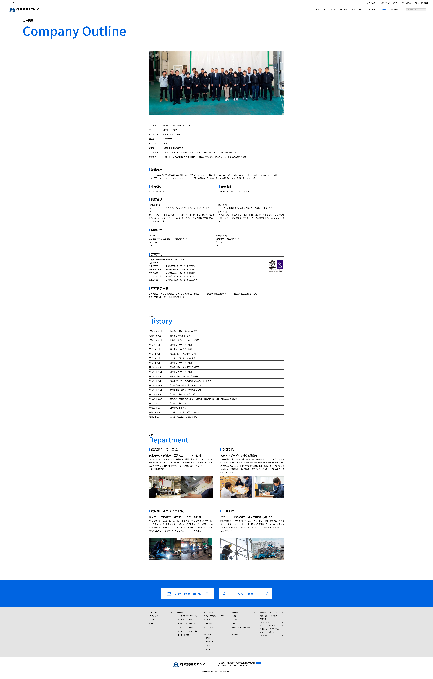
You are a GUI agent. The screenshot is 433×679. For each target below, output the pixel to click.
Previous (152, 83)
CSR (151, 623)
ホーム (316, 9)
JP (14, 3)
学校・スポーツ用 (211, 641)
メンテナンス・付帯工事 (186, 623)
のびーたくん (210, 627)
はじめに (153, 619)
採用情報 (394, 9)
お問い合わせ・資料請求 (390, 3)
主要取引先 (237, 619)
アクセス (372, 3)
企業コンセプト (329, 9)
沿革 (234, 616)
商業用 (207, 649)
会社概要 (383, 9)
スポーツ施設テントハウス (214, 616)
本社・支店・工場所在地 (242, 627)
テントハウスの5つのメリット (188, 616)
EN (11, 3)
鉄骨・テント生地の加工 (186, 627)
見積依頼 (408, 3)
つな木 (207, 619)
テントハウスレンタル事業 (187, 631)
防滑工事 (208, 623)
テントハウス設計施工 (185, 619)
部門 (234, 623)
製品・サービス (358, 9)
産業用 (207, 638)
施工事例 (371, 9)
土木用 (207, 645)
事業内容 (343, 9)
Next (280, 83)
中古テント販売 (183, 635)
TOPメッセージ (155, 616)
